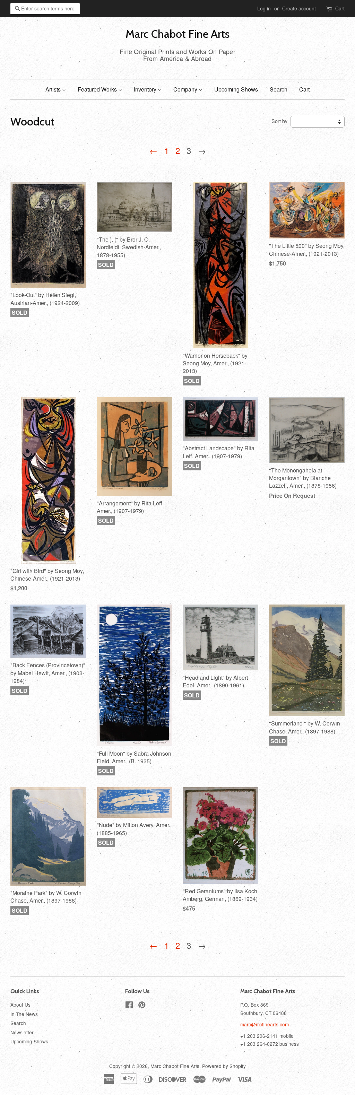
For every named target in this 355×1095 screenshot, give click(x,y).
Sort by (279, 120)
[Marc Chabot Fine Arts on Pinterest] (142, 1005)
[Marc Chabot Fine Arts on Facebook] (129, 1005)
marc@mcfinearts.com (264, 1024)
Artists (53, 89)
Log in (264, 8)
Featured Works (98, 89)
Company (186, 89)
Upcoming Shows (236, 89)
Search (278, 89)
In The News (24, 1013)
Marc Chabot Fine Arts (177, 34)
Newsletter (22, 1032)
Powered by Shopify (224, 1065)
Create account (299, 8)
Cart (340, 8)
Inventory (146, 89)
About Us (20, 1004)
